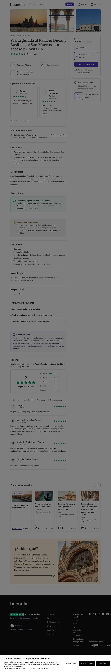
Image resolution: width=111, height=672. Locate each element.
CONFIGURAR (71, 663)
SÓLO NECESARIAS (86, 663)
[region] (55, 663)
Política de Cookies (15, 666)
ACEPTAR (103, 663)
